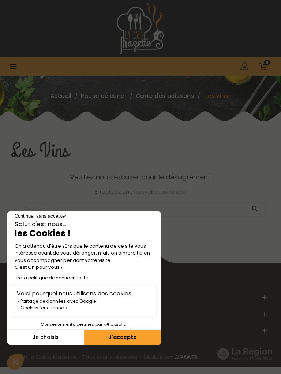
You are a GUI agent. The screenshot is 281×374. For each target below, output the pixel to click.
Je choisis (46, 337)
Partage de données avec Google (58, 301)
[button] (15, 361)
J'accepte (122, 337)
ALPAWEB (186, 357)
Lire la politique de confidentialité (51, 278)
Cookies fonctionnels (43, 308)
